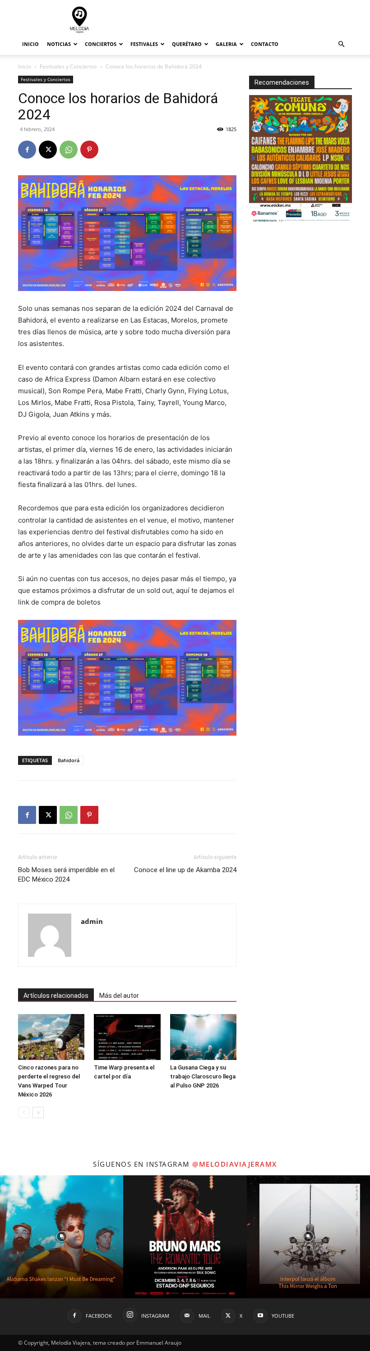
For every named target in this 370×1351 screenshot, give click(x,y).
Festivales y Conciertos (68, 66)
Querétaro (187, 44)
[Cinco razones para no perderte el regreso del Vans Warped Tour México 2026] (51, 1037)
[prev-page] (23, 1112)
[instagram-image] (61, 1236)
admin (92, 921)
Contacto (264, 44)
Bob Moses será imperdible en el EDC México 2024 (66, 874)
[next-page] (38, 1112)
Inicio (30, 44)
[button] (341, 44)
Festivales (144, 44)
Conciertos (100, 44)
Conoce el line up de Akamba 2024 (185, 870)
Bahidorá (68, 760)
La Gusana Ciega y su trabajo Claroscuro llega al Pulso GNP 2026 (203, 1076)
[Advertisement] (246, 19)
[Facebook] (27, 150)
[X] (48, 150)
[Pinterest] (89, 150)
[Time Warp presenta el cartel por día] (127, 1037)
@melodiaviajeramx (234, 1164)
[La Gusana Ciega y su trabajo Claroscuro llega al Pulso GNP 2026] (203, 1037)
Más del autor (119, 995)
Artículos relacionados (55, 995)
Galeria (226, 44)
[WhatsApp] (69, 150)
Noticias (59, 44)
